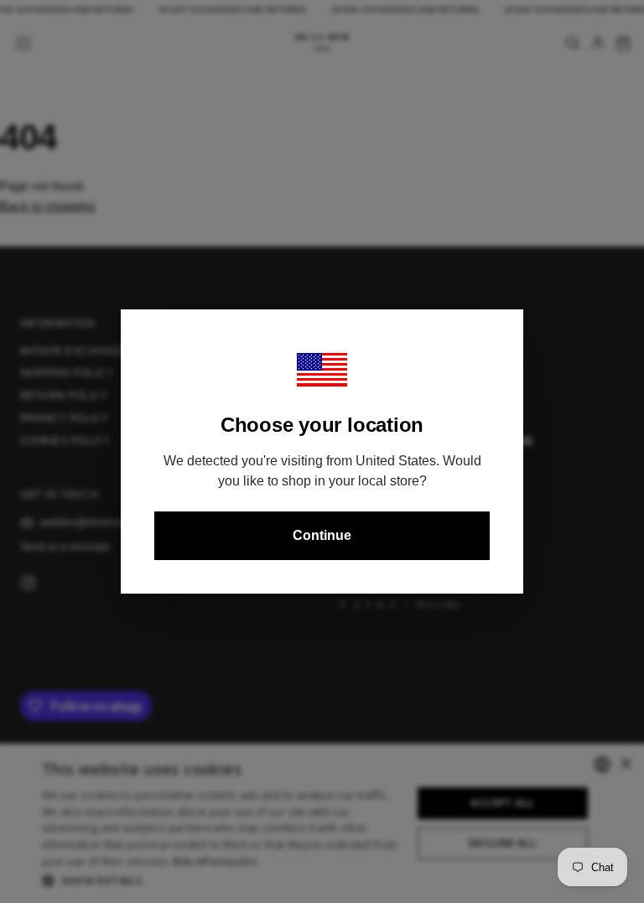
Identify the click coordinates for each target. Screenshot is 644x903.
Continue (322, 535)
